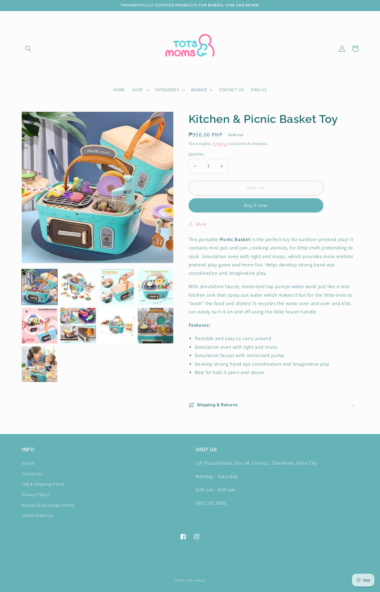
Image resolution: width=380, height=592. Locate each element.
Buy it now (255, 205)
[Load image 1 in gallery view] (39, 287)
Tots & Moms (195, 580)
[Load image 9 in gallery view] (39, 364)
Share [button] (201, 224)
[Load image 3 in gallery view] (117, 287)
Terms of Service (38, 515)
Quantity (196, 154)
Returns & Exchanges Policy (48, 505)
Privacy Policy (35, 494)
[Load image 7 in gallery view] (117, 325)
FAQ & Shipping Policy (43, 484)
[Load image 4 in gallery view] (155, 287)
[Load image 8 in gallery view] (155, 325)
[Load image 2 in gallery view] (78, 287)
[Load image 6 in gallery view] (78, 325)
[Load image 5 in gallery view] (39, 325)
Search (28, 463)
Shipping (219, 143)
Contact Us (32, 473)
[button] (28, 48)
